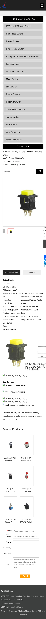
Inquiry (32, 272)
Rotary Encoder (13, 94)
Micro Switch (12, 79)
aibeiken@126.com (17, 165)
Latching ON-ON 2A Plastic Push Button (26, 491)
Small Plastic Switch (15, 109)
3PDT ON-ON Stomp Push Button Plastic (10, 522)
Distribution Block (14, 140)
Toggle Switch (12, 117)
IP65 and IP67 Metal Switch (18, 26)
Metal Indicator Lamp (15, 72)
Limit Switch (11, 87)
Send (25, 576)
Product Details (11, 272)
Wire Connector (13, 132)
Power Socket (12, 41)
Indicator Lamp (13, 64)
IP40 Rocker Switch (15, 49)
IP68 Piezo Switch (14, 34)
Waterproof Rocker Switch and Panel (22, 56)
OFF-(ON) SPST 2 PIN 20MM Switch (10, 491)
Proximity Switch (13, 102)
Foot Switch (11, 124)
